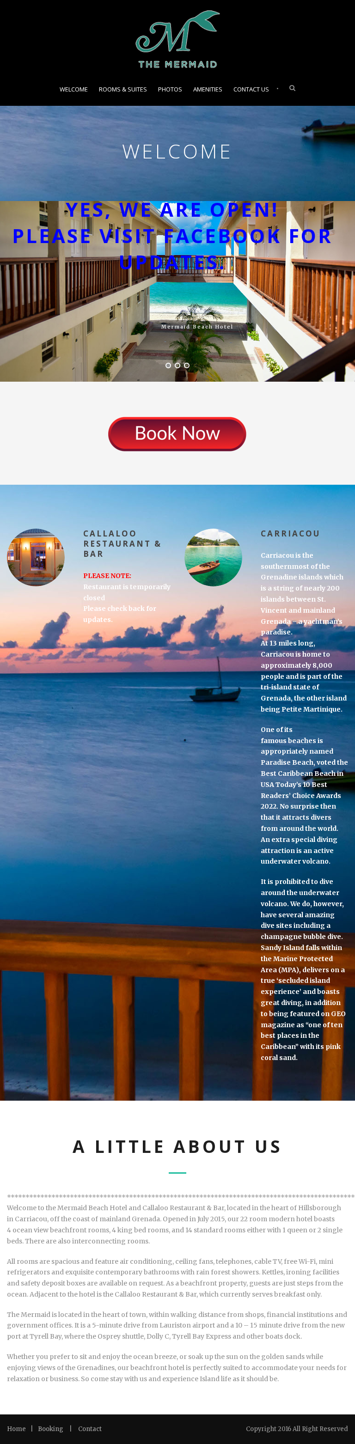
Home (16, 1429)
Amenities (207, 89)
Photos (170, 89)
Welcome (74, 89)
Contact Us (251, 89)
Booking (50, 1429)
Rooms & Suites (123, 89)
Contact (90, 1429)
